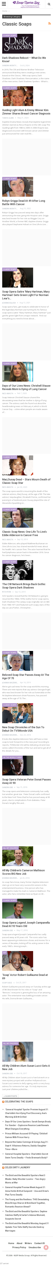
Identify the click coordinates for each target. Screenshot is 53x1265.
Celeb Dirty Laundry (17, 1167)
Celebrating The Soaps (19, 1101)
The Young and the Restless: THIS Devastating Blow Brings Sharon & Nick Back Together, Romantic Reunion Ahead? (27, 1203)
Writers (28, 1243)
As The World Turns (12, 757)
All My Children (10, 848)
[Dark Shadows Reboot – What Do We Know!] (17, 44)
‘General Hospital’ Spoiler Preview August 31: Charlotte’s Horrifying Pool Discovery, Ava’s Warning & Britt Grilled (27, 1113)
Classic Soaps (9, 36)
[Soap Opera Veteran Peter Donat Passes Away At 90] (17, 765)
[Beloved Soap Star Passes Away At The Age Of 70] (17, 661)
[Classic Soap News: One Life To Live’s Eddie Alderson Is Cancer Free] (17, 518)
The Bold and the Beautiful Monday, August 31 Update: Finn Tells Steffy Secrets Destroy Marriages (27, 1227)
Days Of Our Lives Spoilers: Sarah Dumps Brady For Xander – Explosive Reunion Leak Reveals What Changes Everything (28, 1125)
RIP (4, 953)
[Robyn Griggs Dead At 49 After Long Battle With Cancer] (17, 187)
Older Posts (11, 1096)
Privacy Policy (19, 1247)
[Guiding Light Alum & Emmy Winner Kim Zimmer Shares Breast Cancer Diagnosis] (17, 96)
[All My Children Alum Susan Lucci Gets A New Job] (17, 1052)
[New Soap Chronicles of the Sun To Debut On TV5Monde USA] (17, 713)
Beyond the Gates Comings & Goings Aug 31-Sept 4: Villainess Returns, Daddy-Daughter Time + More (26, 1146)
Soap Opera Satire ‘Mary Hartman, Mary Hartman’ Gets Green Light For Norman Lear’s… (26, 295)
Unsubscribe (35, 1247)
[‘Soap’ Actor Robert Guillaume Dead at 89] (17, 961)
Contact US (39, 1243)
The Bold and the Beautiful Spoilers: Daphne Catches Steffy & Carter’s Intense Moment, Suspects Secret (26, 1215)
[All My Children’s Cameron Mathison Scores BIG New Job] (17, 856)
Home (11, 1243)
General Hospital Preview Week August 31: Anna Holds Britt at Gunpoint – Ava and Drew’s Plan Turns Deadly (27, 1191)
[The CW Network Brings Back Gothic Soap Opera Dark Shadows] (17, 570)
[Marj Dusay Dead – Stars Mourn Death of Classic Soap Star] (17, 465)
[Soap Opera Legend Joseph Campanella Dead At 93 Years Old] (17, 909)
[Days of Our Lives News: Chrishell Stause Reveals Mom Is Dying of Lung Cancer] (17, 372)
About (19, 1243)
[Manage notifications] (46, 1247)
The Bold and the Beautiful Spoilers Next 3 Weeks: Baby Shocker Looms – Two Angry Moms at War (25, 1179)
